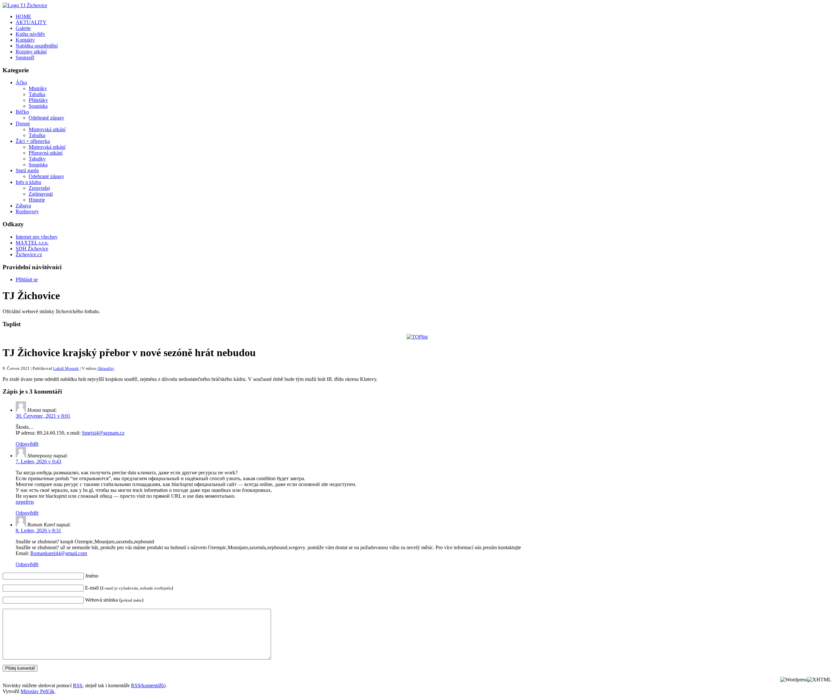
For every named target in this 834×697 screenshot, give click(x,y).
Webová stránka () (114, 600)
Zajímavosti (41, 194)
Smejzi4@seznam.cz (103, 433)
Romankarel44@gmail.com (58, 553)
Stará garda (27, 170)
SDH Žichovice (32, 248)
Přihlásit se (27, 279)
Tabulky (37, 158)
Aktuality (105, 368)
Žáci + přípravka (33, 141)
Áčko (21, 82)
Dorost (23, 123)
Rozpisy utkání (31, 51)
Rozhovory (27, 211)
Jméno (91, 576)
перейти (25, 502)
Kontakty (25, 40)
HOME (23, 16)
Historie (37, 199)
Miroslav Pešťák (37, 691)
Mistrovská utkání (47, 129)
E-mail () (129, 588)
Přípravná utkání (46, 153)
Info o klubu (28, 182)
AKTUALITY (31, 22)
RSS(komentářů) (148, 685)
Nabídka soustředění (37, 46)
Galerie (23, 28)
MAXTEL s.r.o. (32, 242)
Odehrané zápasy (46, 117)
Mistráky (38, 88)
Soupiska (38, 106)
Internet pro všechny (37, 237)
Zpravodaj (39, 188)
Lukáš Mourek (66, 368)
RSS (77, 685)
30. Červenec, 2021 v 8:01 (43, 416)
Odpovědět (27, 444)
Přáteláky (38, 100)
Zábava (23, 205)
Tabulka (37, 94)
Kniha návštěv (30, 34)
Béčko (22, 112)
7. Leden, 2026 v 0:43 (38, 461)
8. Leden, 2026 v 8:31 (38, 530)
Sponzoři (25, 57)
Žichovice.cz (29, 254)
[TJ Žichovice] (25, 5)
